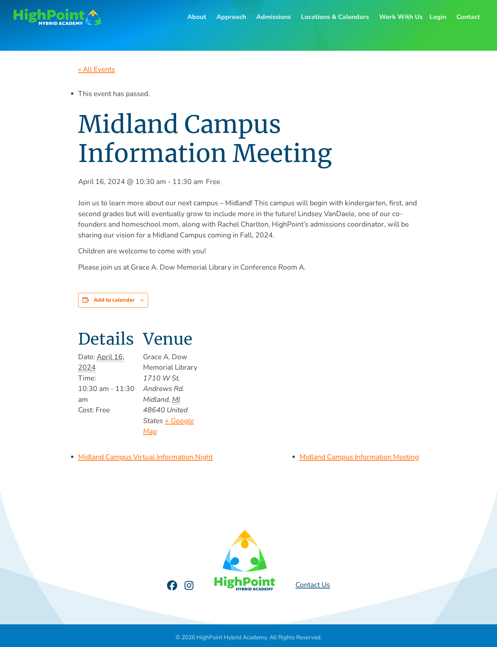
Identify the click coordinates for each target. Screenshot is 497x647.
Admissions (273, 17)
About (196, 17)
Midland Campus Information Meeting (359, 457)
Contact (468, 17)
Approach (231, 17)
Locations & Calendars (335, 17)
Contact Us (312, 585)
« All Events (96, 69)
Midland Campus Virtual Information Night (145, 457)
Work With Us (401, 17)
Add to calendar (114, 300)
